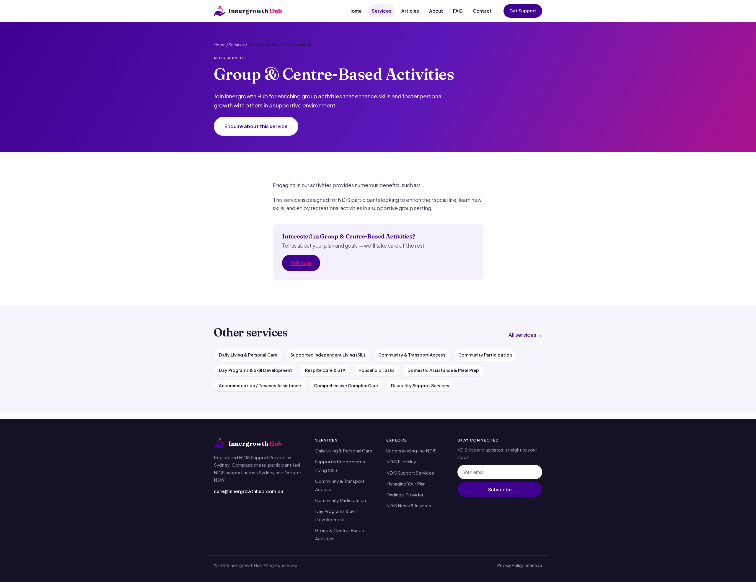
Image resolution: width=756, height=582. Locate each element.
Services (381, 11)
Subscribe (500, 489)
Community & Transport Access (411, 354)
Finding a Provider (404, 494)
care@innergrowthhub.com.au (248, 491)
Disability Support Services (420, 385)
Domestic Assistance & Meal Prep (443, 370)
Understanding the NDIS (411, 450)
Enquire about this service (256, 126)
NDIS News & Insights (408, 505)
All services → (525, 334)
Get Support (522, 10)
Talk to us (301, 263)
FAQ (458, 11)
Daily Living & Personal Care (248, 354)
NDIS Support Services (410, 472)
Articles (410, 11)
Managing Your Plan (406, 483)
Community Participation (485, 354)
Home (355, 11)
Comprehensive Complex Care (346, 385)
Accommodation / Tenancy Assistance (260, 385)
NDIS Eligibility (401, 461)
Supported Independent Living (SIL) (327, 354)
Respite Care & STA (325, 370)
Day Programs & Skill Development (255, 370)
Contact (482, 11)
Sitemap (534, 565)
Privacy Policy (510, 565)
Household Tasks (377, 370)
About (436, 11)
